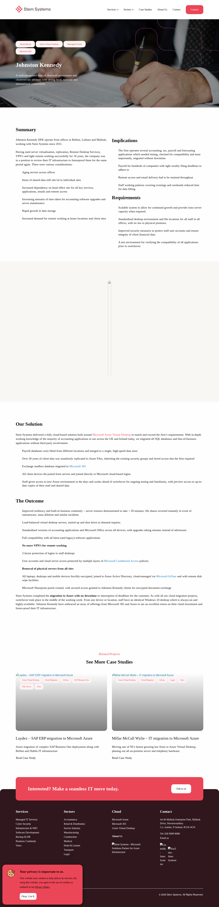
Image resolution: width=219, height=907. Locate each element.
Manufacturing (71, 832)
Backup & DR (23, 836)
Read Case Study (26, 757)
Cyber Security (23, 823)
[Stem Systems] (33, 9)
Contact (194, 9)
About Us (162, 9)
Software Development (27, 832)
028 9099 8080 (172, 833)
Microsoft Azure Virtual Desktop (112, 434)
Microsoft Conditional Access (121, 560)
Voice (18, 845)
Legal (67, 854)
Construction (70, 836)
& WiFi (26, 828)
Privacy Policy (42, 887)
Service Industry (72, 828)
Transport (68, 849)
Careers (176, 9)
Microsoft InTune (166, 576)
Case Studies (145, 9)
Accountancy (70, 819)
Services (111, 9)
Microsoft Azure (120, 819)
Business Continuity (26, 841)
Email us (164, 838)
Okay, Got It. (28, 896)
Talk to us (181, 788)
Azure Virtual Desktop (123, 828)
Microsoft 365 (77, 466)
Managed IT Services (26, 819)
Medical (68, 841)
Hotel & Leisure (72, 845)
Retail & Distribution (74, 823)
